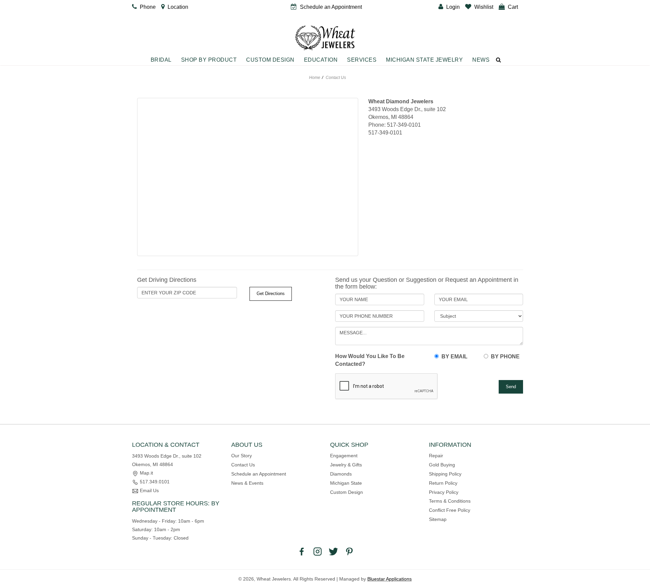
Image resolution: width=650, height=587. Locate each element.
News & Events (247, 483)
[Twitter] (333, 551)
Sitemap (438, 519)
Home (314, 77)
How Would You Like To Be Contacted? (370, 360)
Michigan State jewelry (424, 60)
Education (321, 60)
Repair (436, 455)
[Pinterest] (349, 551)
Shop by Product (209, 60)
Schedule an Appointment (258, 474)
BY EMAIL (453, 356)
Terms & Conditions (450, 501)
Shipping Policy (445, 474)
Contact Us (243, 464)
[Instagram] (317, 551)
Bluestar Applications (389, 579)
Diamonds (341, 474)
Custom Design (270, 60)
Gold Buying (442, 464)
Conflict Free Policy (449, 510)
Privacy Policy (443, 492)
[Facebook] (301, 551)
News (481, 60)
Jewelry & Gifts (346, 464)
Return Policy (443, 483)
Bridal (161, 60)
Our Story (241, 455)
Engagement (344, 455)
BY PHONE (504, 356)
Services (361, 60)
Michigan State (346, 483)
